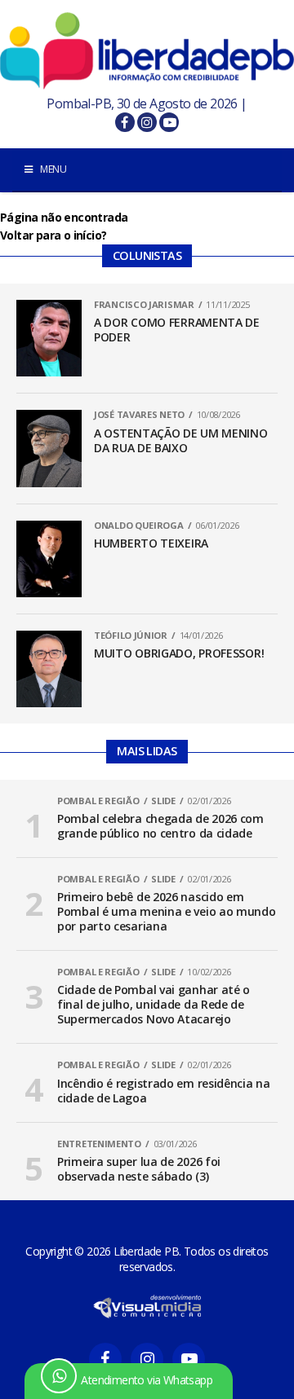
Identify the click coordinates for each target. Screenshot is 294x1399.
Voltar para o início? (53, 235)
